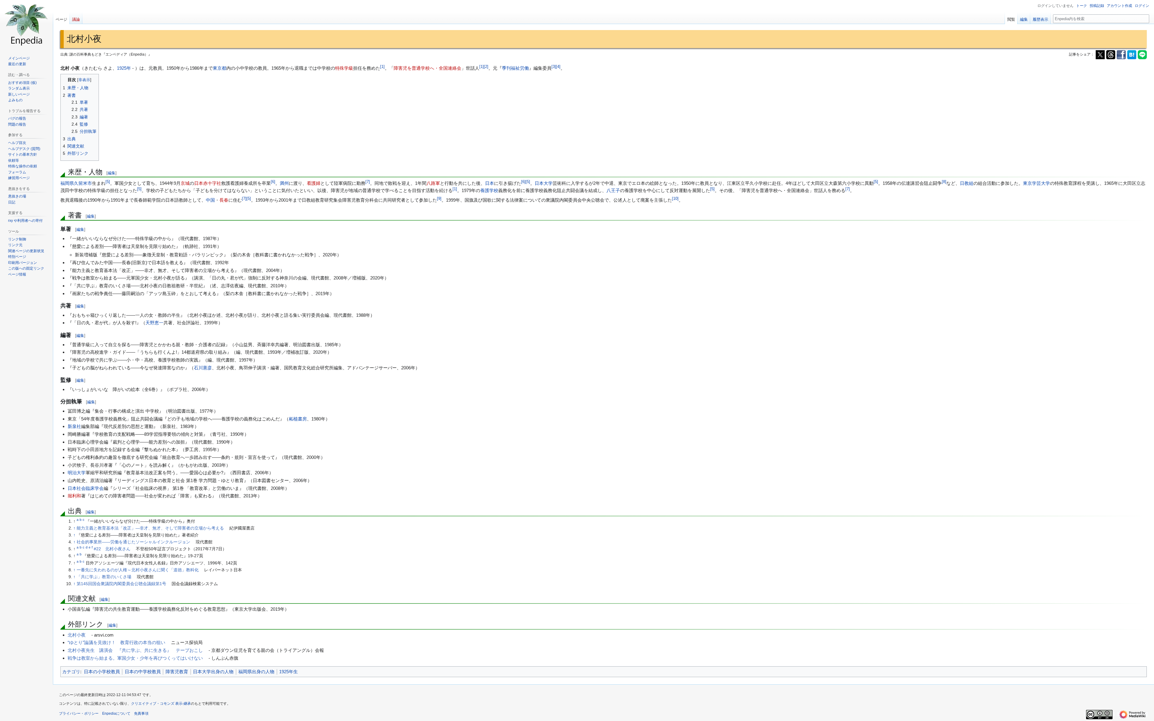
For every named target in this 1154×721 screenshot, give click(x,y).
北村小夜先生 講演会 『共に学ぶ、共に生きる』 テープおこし (135, 650)
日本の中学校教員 (143, 671)
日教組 (966, 183)
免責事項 (141, 713)
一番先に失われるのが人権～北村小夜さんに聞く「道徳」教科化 (138, 570)
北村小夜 (77, 634)
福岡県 (67, 183)
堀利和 (74, 495)
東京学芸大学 (1036, 183)
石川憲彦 (203, 367)
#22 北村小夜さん (112, 549)
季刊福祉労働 (515, 68)
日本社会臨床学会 (86, 488)
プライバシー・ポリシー (79, 713)
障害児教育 (177, 671)
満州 (284, 183)
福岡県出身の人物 (256, 671)
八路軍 (433, 183)
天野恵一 (154, 322)
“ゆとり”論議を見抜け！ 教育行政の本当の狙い (116, 642)
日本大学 (544, 183)
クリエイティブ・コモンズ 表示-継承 (161, 703)
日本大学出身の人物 (213, 671)
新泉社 (74, 426)
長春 (223, 200)
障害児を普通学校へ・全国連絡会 (427, 68)
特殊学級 (344, 68)
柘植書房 (298, 418)
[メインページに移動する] (26, 24)
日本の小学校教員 (102, 671)
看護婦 (313, 183)
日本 (489, 183)
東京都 (219, 68)
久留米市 (83, 183)
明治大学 (77, 472)
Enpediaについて (116, 713)
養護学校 (489, 190)
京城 (185, 183)
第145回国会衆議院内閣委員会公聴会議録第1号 (121, 584)
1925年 (124, 68)
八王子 (613, 190)
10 (675, 199)
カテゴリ (71, 671)
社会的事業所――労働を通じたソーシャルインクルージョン (133, 542)
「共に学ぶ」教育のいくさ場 (104, 577)
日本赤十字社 (207, 183)
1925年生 (288, 671)
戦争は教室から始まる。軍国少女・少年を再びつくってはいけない (135, 658)
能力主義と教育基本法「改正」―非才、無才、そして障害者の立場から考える (150, 528)
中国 (210, 200)
